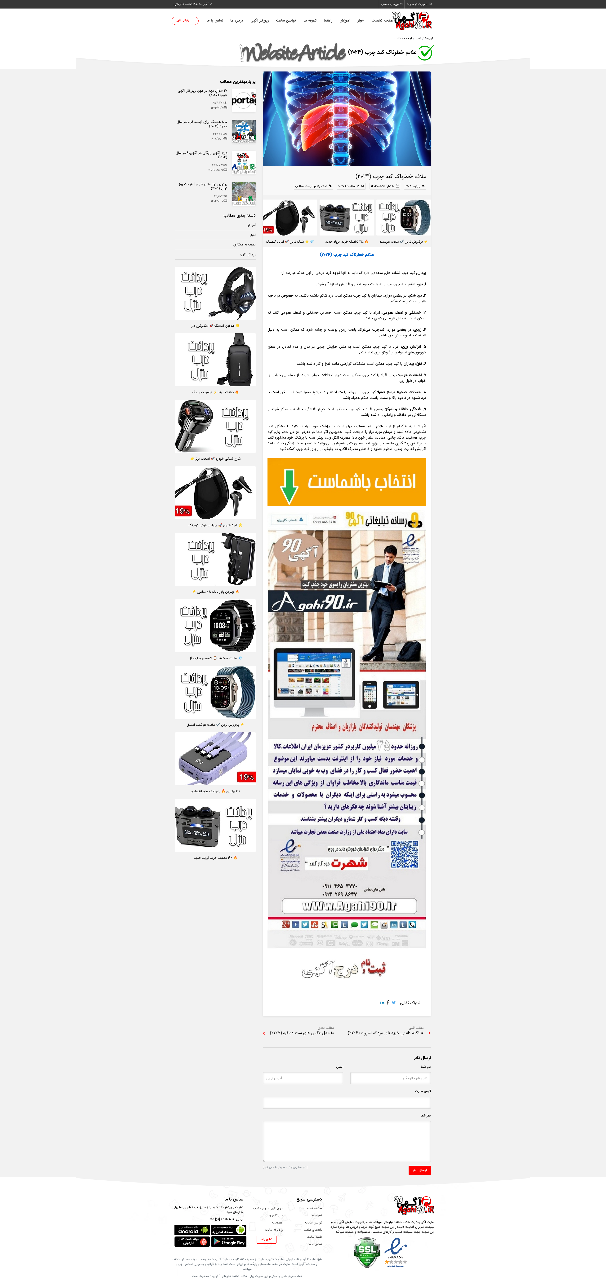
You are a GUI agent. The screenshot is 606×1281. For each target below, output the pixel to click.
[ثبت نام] (346, 968)
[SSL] (367, 1252)
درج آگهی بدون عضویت (267, 1208)
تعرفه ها (309, 20)
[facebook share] (389, 1003)
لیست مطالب (403, 38)
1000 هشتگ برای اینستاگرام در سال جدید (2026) (202, 124)
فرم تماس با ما (188, 1207)
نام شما (426, 1066)
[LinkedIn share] (383, 1003)
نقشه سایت (314, 1236)
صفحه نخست (382, 20)
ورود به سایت (274, 1229)
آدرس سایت (423, 1091)
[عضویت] (346, 948)
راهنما (328, 20)
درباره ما (236, 20)
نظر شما (426, 1115)
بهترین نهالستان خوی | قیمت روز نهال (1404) (203, 186)
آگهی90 (429, 38)
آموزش (344, 20)
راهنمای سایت (312, 1229)
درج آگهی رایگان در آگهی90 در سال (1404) (201, 155)
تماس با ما (215, 20)
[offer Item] (244, 100)
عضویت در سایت (417, 4)
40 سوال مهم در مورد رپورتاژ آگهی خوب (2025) (202, 93)
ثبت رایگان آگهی (185, 21)
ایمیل (339, 1066)
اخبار (361, 20)
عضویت (277, 1222)
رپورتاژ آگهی (259, 20)
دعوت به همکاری (244, 244)
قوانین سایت (286, 20)
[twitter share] (395, 1003)
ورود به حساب (390, 4)
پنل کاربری (276, 1215)
